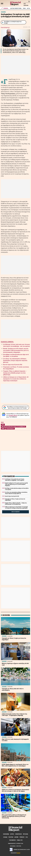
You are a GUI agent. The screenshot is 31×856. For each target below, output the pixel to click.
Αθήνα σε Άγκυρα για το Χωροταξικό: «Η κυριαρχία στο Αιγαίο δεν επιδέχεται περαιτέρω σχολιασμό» (15, 378)
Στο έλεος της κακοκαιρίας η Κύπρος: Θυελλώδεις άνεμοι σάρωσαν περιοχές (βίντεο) (15, 360)
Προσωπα (25, 834)
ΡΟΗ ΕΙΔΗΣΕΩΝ (26, 4)
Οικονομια (6, 834)
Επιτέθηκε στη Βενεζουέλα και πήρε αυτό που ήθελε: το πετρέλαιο (16, 355)
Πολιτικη (11, 837)
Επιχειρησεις (18, 834)
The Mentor (12, 840)
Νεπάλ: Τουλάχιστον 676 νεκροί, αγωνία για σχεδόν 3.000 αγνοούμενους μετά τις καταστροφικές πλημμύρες (16, 350)
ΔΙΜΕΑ (3, 428)
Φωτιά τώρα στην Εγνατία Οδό (12, 364)
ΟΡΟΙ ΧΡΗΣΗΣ (13, 846)
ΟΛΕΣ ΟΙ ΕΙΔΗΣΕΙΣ (15, 511)
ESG (27, 837)
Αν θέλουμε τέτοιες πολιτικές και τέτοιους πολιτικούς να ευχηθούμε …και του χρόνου (16, 345)
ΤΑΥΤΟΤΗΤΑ (18, 846)
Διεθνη (16, 837)
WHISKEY (18, 852)
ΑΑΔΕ (3, 424)
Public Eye (19, 840)
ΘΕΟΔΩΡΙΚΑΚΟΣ (10, 428)
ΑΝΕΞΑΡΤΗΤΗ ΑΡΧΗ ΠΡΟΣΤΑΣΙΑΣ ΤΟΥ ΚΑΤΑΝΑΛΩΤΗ (13, 426)
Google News (13, 415)
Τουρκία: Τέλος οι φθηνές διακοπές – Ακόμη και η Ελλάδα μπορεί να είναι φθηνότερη (14, 373)
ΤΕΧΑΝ (24, 8)
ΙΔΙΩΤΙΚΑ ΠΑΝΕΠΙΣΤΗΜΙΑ (16, 8)
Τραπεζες (21, 837)
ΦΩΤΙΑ (28, 8)
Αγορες (12, 834)
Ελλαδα (5, 837)
